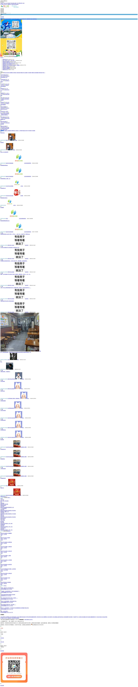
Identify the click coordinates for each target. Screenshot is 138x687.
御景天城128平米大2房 (10, 62)
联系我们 (17, 4)
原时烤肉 (2, 102)
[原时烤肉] (0, 101)
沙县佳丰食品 (99, 616)
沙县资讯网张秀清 (27, 163)
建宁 (16, 3)
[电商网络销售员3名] (0, 219)
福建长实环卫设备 (86, 616)
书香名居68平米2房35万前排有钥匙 (7, 301)
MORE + (2, 57)
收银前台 (8, 61)
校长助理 (2, 439)
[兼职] (0, 206)
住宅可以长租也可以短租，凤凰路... (13, 65)
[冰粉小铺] (0, 96)
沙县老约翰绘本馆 (3, 74)
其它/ (7, 140)
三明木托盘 (38, 616)
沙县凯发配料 (66, 616)
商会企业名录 (6, 72)
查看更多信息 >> (3, 496)
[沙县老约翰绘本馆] (0, 73)
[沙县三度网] (10, 7)
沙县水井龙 (2, 391)
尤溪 (8, 3)
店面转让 (6, 130)
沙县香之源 (81, 616)
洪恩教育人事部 (23, 447)
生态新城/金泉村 (11, 408)
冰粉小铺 (2, 97)
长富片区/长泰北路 (11, 437)
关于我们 (2, 4)
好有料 (21, 195)
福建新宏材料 (33, 616)
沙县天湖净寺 (49, 616)
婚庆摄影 (37, 72)
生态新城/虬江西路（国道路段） (14, 398)
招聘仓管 (3, 188)
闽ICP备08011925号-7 (29, 619)
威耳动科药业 (60, 616)
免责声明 (13, 4)
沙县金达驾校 (104, 616)
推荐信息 (2, 130)
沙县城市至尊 (3, 420)
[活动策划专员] (0, 448)
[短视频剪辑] (0, 457)
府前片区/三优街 (11, 245)
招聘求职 (4, 59)
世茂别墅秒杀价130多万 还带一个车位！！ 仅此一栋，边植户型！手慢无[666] (15, 234)
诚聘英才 (9, 4)
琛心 (22, 388)
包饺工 (7, 66)
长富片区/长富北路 (9, 195)
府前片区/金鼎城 (11, 298)
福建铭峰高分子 (93, 616)
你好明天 (26, 245)
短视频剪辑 (2, 458)
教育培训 (40, 72)
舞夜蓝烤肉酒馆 (3, 121)
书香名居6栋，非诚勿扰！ (5, 371)
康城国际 (8, 68)
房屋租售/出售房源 (4, 245)
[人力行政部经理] (0, 151)
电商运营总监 (3, 197)
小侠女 (21, 186)
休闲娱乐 (15, 72)
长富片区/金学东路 (9, 447)
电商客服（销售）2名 (5, 178)
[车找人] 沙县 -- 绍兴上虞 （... (10, 60)
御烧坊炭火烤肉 (3, 126)
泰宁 (21, 3)
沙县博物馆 (7, 616)
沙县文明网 (2, 616)
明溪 (19, 3)
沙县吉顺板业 (55, 616)
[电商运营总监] (0, 196)
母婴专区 (33, 72)
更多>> (43, 72)
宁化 (18, 3)
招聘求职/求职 (3, 369)
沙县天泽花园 (3, 410)
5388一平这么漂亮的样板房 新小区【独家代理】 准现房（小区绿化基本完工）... (15, 287)
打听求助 (29, 130)
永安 (23, 3)
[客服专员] (0, 486)
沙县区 (1, 3)
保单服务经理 (3, 478)
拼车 (3, 60)
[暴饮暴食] (0, 87)
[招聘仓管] (0, 187)
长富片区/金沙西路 (9, 186)
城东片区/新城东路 (9, 163)
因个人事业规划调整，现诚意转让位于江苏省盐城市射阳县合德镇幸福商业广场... (15, 352)
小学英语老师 (3, 468)
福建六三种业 (16, 616)
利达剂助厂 (71, 616)
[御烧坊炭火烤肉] (0, 125)
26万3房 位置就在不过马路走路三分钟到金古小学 (9, 247)
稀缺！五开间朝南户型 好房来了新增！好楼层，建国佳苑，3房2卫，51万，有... (15, 274)
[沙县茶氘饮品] (0, 78)
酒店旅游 (18, 72)
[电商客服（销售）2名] (0, 177)
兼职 (2, 207)
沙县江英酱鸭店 (44, 616)
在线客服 (8, 67)
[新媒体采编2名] (0, 164)
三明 (4, 3)
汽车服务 (29, 72)
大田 (6, 3)
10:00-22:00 (7, 97)
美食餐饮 (11, 72)
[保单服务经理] (0, 477)
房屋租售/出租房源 (4, 388)
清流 (12, 3)
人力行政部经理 (4, 152)
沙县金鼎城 (2, 381)
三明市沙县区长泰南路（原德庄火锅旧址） (4, 114)
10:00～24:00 (5, 112)
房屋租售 (4, 62)
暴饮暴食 (2, 88)
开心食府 (2, 84)
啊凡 (18, 359)
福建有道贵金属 (22, 616)
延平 (10, 3)
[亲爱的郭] (0, 92)
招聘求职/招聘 (3, 140)
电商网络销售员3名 (4, 220)
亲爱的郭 (2, 93)
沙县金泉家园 (3, 400)
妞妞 (16, 140)
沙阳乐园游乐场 (3, 117)
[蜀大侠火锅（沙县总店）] (0, 110)
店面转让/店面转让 (4, 359)
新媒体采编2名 (4, 165)
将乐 (14, 3)
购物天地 (22, 72)
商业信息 (24, 130)
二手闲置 (20, 130)
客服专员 (2, 487)
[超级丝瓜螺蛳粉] (0, 105)
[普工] (0, 141)
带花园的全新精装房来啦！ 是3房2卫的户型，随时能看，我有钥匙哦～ (13, 260)
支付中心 (6, 4)
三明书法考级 (28, 616)
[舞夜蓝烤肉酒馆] (0, 120)
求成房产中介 (75, 616)
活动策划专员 (3, 449)
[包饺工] (0, 131)
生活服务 (26, 72)
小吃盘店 (17, 130)
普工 (7, 59)
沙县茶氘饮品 (3, 79)
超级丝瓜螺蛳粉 (3, 106)
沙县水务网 (11, 616)
